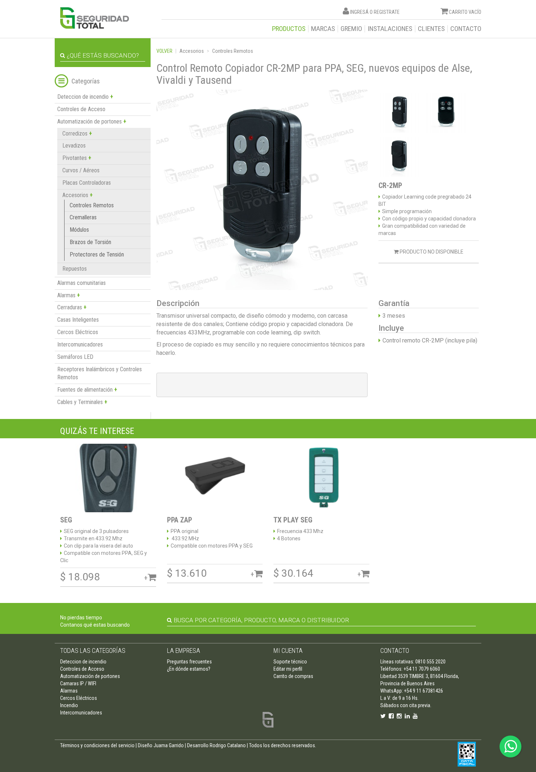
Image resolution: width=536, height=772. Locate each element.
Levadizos (74, 145)
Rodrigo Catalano (228, 745)
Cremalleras (83, 217)
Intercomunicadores (80, 344)
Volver (164, 51)
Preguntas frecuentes (189, 662)
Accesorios (191, 51)
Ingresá (359, 12)
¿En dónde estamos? (188, 669)
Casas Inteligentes (78, 319)
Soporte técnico (290, 662)
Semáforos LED (75, 356)
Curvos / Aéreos (81, 170)
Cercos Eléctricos (77, 332)
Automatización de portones (90, 676)
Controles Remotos (92, 205)
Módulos (79, 229)
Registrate (387, 12)
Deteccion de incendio (83, 662)
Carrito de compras (293, 676)
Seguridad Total (94, 18)
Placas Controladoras (86, 182)
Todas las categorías (92, 650)
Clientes (431, 28)
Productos (289, 28)
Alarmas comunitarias (81, 282)
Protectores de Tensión (97, 254)
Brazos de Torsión (90, 242)
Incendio (69, 705)
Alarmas (69, 691)
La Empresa (183, 650)
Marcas (323, 28)
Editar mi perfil (287, 669)
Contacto (465, 28)
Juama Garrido (169, 745)
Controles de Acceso (81, 109)
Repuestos (74, 268)
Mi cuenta (288, 650)
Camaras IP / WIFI (78, 683)
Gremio (351, 28)
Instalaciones (390, 28)
